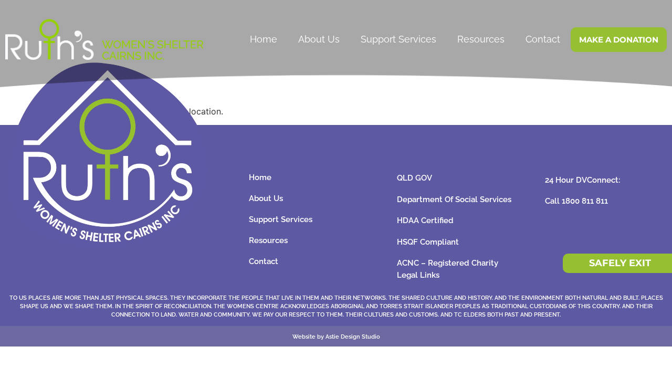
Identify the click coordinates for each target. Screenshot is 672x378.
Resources (481, 39)
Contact (543, 39)
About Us (319, 39)
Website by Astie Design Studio (336, 336)
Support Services (398, 39)
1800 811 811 (585, 201)
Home (263, 39)
